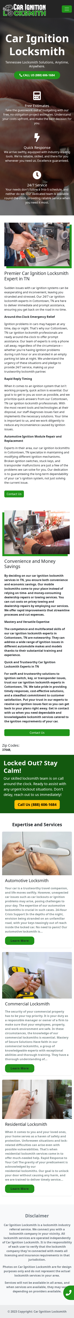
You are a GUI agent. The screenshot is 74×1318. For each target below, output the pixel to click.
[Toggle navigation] (67, 9)
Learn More (20, 941)
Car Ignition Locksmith (50, 1311)
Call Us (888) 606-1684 (37, 804)
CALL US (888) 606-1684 (38, 75)
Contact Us (14, 494)
